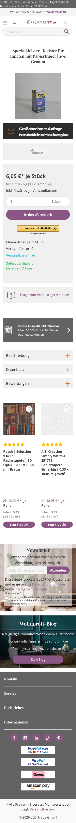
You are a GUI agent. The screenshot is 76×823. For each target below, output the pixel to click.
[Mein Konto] (16, 21)
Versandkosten (42, 809)
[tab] (38, 355)
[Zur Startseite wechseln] (41, 22)
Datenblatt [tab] (15, 369)
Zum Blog (38, 659)
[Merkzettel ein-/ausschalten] (29, 409)
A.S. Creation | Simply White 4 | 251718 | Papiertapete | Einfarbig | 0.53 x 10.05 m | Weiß (55, 462)
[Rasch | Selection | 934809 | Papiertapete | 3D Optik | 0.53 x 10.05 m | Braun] (19, 419)
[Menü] (5, 22)
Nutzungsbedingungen (29, 589)
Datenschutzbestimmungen (39, 597)
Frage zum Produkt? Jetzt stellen (44, 295)
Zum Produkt (19, 524)
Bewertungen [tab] (17, 383)
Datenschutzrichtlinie (48, 584)
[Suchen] (66, 32)
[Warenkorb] (74, 18)
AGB (34, 600)
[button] (38, 230)
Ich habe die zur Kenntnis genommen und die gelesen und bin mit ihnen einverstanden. (40, 600)
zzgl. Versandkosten (40, 190)
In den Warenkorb (38, 214)
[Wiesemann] (38, 151)
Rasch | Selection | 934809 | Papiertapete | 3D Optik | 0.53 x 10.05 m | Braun (18, 460)
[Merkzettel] (65, 21)
